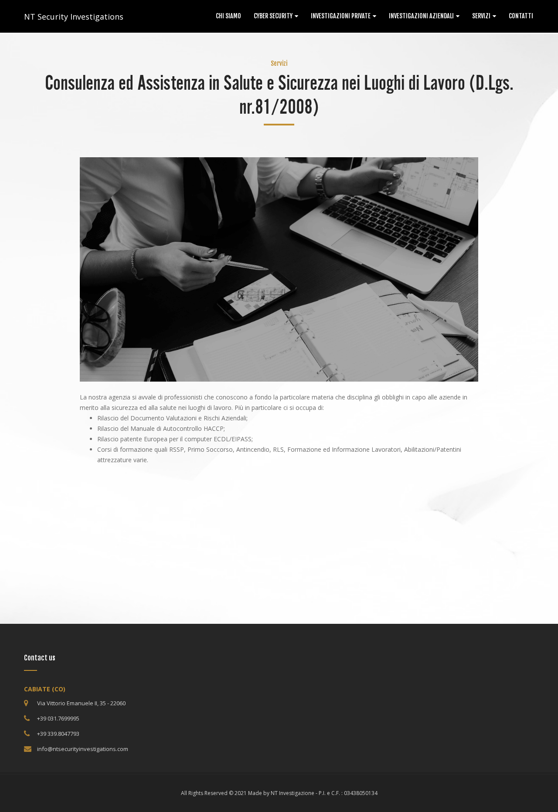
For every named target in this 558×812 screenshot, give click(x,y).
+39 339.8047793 (58, 734)
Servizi (481, 16)
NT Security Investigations (73, 16)
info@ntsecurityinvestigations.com (82, 749)
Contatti (521, 16)
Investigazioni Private (341, 16)
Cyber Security (273, 16)
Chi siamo (228, 16)
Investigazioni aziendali (421, 16)
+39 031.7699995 (58, 718)
